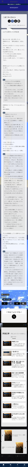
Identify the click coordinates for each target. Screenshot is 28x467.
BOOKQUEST (14, 1)
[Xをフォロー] (14, 316)
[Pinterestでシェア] (8, 404)
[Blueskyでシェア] (17, 396)
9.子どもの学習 (6, 294)
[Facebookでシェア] (12, 21)
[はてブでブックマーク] (17, 400)
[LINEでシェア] (23, 400)
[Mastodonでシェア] (11, 396)
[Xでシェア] (9, 21)
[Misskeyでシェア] (23, 396)
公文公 (4, 297)
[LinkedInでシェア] (14, 404)
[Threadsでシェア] (15, 21)
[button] (18, 21)
